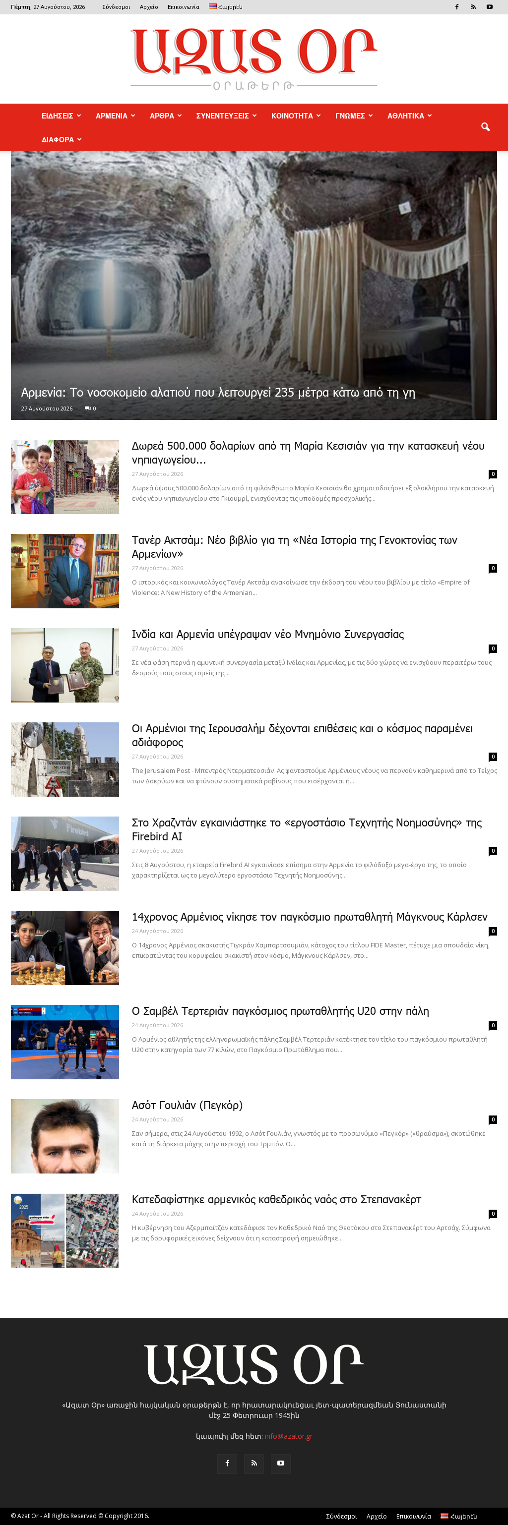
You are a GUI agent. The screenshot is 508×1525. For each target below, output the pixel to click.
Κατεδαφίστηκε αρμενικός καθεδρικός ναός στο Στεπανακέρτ (276, 1200)
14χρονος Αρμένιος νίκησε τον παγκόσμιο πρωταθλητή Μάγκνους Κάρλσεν (310, 917)
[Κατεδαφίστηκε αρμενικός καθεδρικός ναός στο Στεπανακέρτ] (65, 1230)
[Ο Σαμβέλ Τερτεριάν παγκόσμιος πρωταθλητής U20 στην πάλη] (65, 1042)
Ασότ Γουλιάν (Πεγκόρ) (187, 1106)
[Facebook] (456, 7)
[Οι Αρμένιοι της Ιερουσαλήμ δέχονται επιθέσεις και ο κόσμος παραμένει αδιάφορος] (65, 759)
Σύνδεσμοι (116, 7)
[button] (485, 127)
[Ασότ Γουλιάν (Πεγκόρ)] (65, 1136)
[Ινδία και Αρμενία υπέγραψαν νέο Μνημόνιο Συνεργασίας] (65, 665)
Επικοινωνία (183, 7)
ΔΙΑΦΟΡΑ (58, 139)
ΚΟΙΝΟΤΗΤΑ (292, 115)
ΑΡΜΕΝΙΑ (111, 115)
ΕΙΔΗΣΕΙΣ (57, 115)
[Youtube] (489, 7)
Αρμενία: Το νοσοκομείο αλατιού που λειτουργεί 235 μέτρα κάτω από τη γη (218, 393)
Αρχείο (149, 7)
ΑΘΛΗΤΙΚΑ (405, 115)
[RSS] (473, 7)
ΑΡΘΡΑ (162, 115)
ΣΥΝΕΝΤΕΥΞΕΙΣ (222, 115)
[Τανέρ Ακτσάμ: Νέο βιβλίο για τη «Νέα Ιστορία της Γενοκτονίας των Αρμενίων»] (65, 571)
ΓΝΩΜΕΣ (350, 115)
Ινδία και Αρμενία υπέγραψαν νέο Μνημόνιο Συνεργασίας (267, 635)
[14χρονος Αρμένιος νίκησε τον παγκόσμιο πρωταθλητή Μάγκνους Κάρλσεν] (65, 948)
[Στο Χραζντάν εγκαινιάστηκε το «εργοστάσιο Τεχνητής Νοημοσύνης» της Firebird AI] (65, 854)
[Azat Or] (254, 59)
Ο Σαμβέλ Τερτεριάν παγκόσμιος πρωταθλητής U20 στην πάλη (280, 1011)
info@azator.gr (289, 1436)
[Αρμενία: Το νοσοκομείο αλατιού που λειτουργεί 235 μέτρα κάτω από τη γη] (254, 285)
